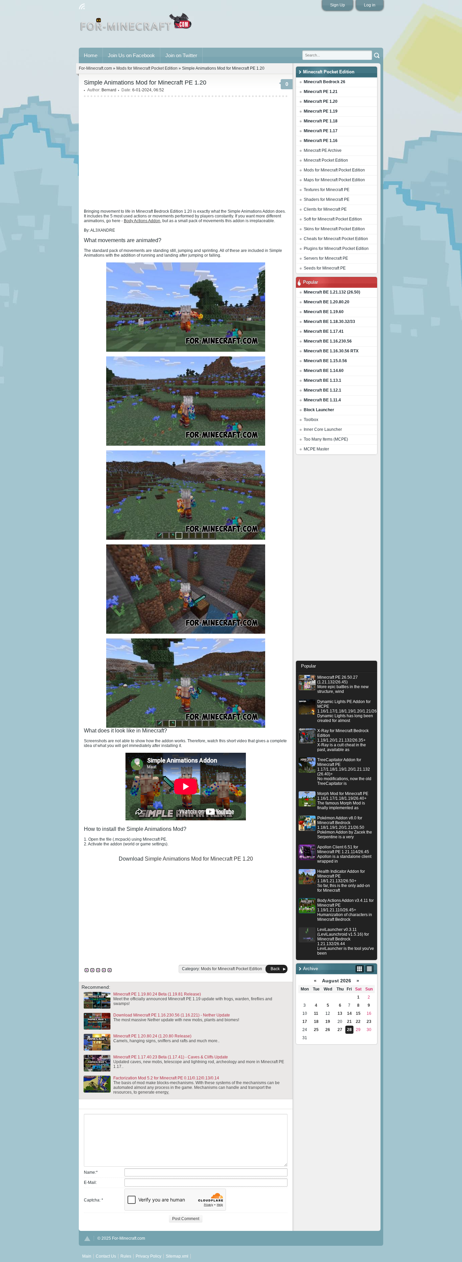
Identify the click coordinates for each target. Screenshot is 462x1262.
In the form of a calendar (359, 969)
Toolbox (311, 419)
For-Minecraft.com (95, 68)
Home (90, 55)
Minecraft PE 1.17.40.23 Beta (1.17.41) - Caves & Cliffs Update (170, 1057)
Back (275, 968)
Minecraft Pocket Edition (326, 160)
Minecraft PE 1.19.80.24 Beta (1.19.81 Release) (157, 994)
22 (358, 1021)
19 (327, 1021)
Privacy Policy (148, 1256)
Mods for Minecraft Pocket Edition (334, 170)
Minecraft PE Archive (323, 150)
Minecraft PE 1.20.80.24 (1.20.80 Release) (152, 1036)
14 (349, 1013)
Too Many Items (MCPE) (326, 439)
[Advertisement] (336, 559)
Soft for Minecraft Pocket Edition (333, 219)
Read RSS (82, 6)
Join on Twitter (181, 55)
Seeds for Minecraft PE (325, 268)
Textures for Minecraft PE (326, 189)
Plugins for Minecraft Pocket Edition (336, 248)
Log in (369, 5)
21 (349, 1021)
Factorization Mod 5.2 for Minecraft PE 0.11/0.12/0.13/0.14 (166, 1078)
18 (316, 1021)
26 (327, 1029)
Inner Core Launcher (323, 429)
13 (340, 1013)
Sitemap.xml (177, 1256)
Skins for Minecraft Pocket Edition (334, 229)
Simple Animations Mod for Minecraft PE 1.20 (199, 859)
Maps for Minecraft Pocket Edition (334, 180)
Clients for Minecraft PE (325, 209)
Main (136, 25)
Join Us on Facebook (131, 55)
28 (349, 1029)
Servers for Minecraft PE (326, 258)
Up (87, 1238)
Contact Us (106, 1256)
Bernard (108, 90)
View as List (369, 969)
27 (340, 1029)
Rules (125, 1256)
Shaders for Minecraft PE (326, 199)
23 (369, 1021)
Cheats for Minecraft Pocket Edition (336, 238)
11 (316, 1013)
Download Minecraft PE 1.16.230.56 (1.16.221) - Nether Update (171, 1015)
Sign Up (337, 5)
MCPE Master (316, 449)
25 (316, 1029)
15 (358, 1013)
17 (304, 1021)
